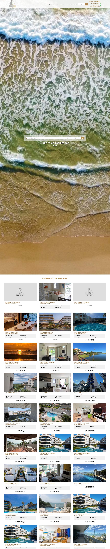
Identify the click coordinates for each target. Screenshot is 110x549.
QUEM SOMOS (51, 4)
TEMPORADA (62, 4)
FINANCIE (75, 4)
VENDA (57, 4)
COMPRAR (36, 138)
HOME (46, 4)
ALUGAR (30, 138)
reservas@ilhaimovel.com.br (95, 6)
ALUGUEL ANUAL (69, 4)
